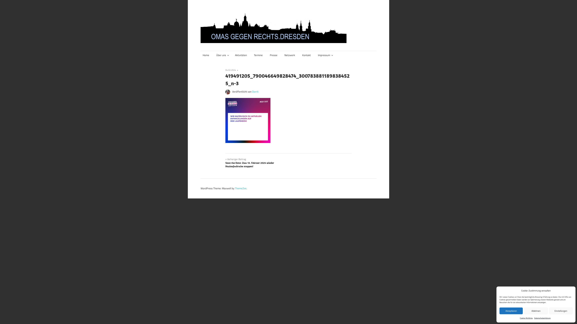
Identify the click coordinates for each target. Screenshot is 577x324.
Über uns (221, 55)
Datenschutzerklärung (542, 318)
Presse (273, 55)
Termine (258, 55)
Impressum (324, 55)
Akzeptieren (511, 311)
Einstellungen (560, 311)
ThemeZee (240, 188)
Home (206, 55)
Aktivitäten (241, 55)
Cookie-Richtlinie (526, 318)
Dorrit (255, 92)
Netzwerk (289, 55)
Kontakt (306, 55)
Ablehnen (535, 311)
